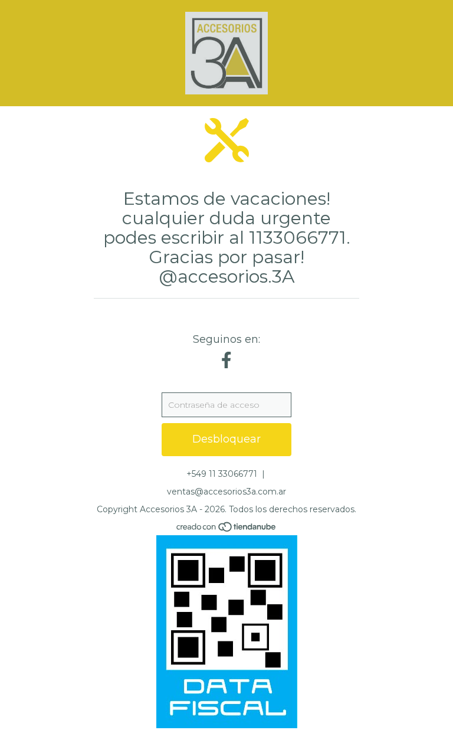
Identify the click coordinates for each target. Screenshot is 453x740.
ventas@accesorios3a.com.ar (226, 491)
